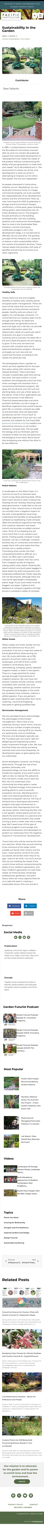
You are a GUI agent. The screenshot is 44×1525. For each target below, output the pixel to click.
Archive (12, 36)
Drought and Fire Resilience (16, 1228)
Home (4, 36)
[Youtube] (24, 937)
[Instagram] (20, 937)
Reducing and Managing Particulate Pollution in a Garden (30, 1121)
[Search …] (34, 15)
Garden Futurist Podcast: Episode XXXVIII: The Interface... (27, 1048)
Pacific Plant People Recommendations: (30, 1082)
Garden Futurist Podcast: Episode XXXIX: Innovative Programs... (27, 1033)
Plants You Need (11, 1218)
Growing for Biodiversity (14, 1223)
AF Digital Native (37, 1521)
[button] (14, 906)
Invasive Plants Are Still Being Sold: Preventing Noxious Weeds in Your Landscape (17, 1443)
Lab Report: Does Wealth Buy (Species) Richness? (30, 1139)
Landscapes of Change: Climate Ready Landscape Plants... (28, 1169)
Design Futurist (11, 1238)
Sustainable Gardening (14, 1243)
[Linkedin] (28, 937)
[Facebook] (15, 937)
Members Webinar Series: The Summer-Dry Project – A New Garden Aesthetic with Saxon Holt (31, 1103)
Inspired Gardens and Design (16, 1233)
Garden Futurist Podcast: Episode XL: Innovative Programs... (27, 1018)
